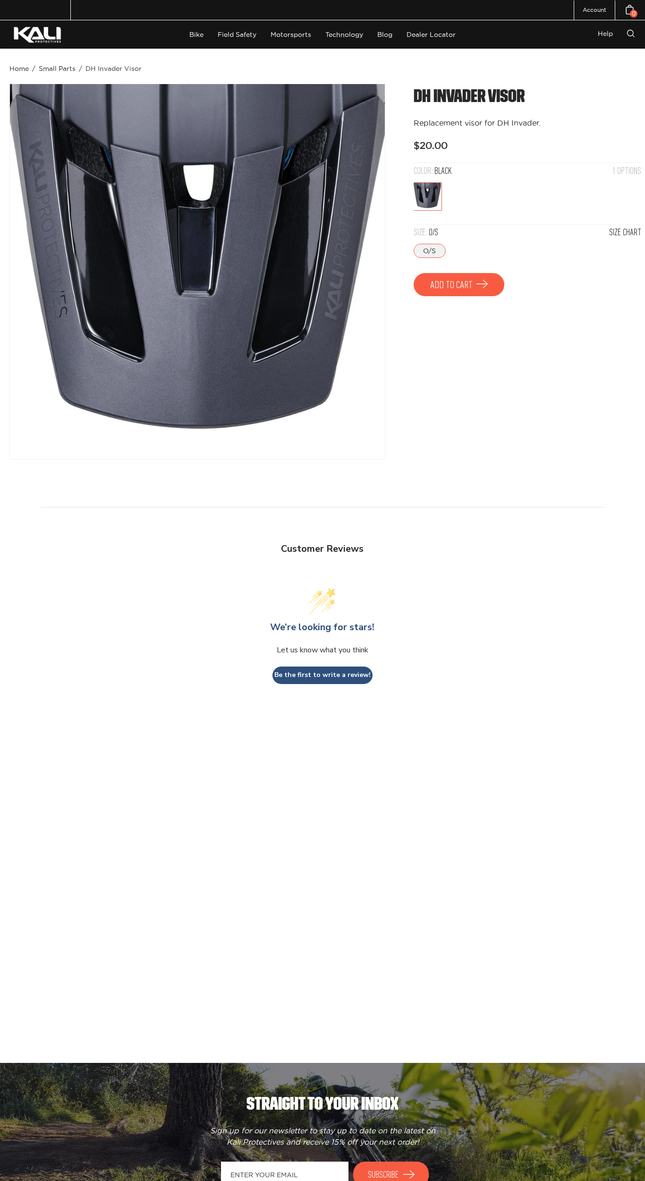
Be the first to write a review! (322, 674)
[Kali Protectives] (38, 34)
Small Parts (57, 68)
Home (19, 68)
